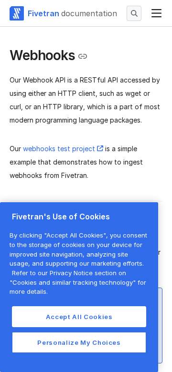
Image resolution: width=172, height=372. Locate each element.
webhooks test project (59, 149)
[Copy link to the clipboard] (82, 56)
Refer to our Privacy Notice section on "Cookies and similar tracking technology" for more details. (78, 282)
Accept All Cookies (79, 316)
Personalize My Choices (78, 342)
